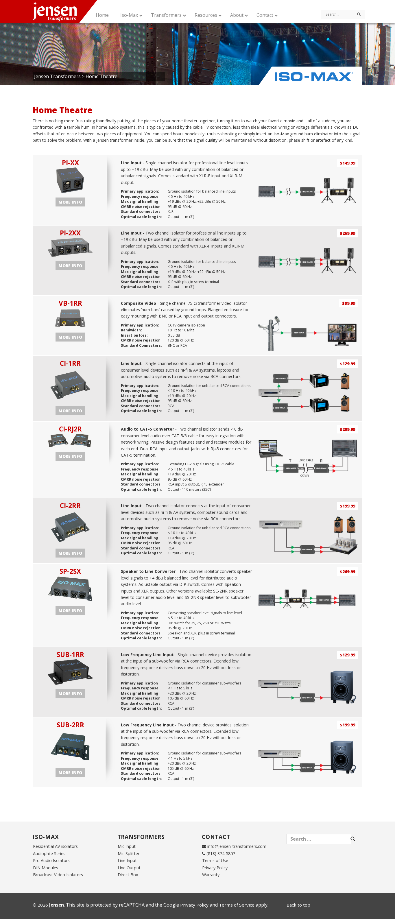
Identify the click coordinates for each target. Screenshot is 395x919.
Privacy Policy (215, 867)
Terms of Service (236, 905)
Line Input (127, 860)
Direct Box (128, 874)
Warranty (210, 874)
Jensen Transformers (57, 76)
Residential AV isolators (55, 846)
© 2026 (48, 905)
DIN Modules (45, 867)
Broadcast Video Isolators (58, 874)
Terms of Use (215, 860)
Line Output (129, 867)
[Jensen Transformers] (71, 11)
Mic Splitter (128, 853)
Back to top (298, 905)
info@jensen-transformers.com (236, 846)
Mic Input (127, 846)
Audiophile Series (49, 853)
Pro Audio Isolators (51, 860)
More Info (70, 202)
